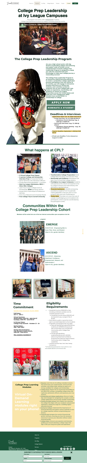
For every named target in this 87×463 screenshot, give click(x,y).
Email (25, 458)
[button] (71, 452)
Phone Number (48, 458)
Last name (46, 454)
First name (26, 454)
